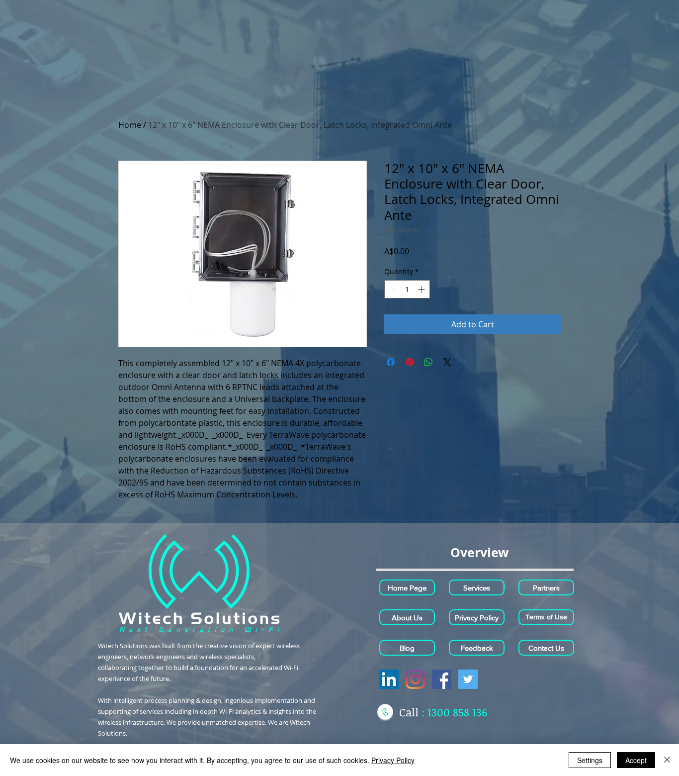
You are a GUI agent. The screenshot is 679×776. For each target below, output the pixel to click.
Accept (636, 760)
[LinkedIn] (389, 679)
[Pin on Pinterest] (410, 362)
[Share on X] (447, 362)
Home (129, 124)
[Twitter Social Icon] (468, 679)
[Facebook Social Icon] (441, 679)
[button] (479, 552)
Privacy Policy (393, 760)
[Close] (667, 760)
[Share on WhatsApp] (428, 362)
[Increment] (422, 289)
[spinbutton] (407, 289)
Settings (589, 760)
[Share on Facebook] (391, 362)
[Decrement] (392, 289)
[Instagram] (415, 679)
